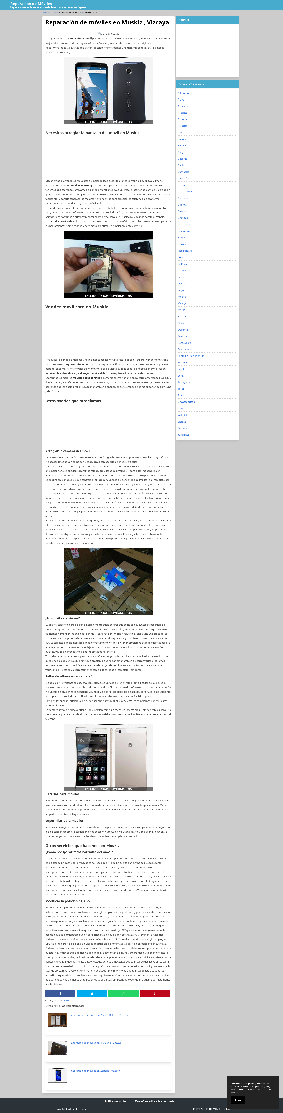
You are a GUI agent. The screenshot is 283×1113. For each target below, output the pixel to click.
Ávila (180, 132)
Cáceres (182, 158)
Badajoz (182, 139)
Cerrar (238, 1100)
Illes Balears (185, 250)
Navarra (182, 323)
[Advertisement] (108, 158)
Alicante (182, 112)
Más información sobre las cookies (155, 1101)
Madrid (182, 296)
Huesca (182, 244)
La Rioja (182, 264)
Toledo (181, 395)
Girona (182, 211)
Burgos (182, 152)
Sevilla (181, 369)
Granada (183, 217)
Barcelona (184, 145)
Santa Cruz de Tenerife (191, 356)
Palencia (183, 336)
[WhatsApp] (123, 994)
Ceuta (181, 185)
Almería (182, 119)
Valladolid (183, 415)
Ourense (183, 329)
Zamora (182, 428)
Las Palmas (184, 270)
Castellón (183, 178)
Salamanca (184, 349)
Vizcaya (54, 12)
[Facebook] (60, 994)
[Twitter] (92, 994)
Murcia (182, 316)
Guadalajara (185, 224)
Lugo (181, 290)
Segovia (182, 362)
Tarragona (184, 382)
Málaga (182, 303)
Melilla (181, 310)
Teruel (181, 388)
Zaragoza (183, 434)
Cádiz (181, 165)
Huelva (182, 237)
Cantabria (183, 171)
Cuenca (182, 204)
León (181, 277)
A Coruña (183, 93)
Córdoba (183, 198)
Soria (181, 375)
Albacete (183, 106)
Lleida (181, 283)
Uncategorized (186, 402)
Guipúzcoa (184, 231)
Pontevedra (184, 342)
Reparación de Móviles (31, 3)
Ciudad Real (185, 191)
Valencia (183, 408)
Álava (181, 99)
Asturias (182, 125)
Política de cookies (115, 1101)
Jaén (180, 257)
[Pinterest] (155, 994)
